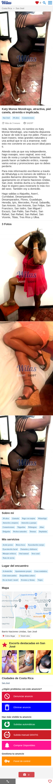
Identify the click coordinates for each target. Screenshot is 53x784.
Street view (24, 636)
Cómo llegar (8, 636)
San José (6, 683)
